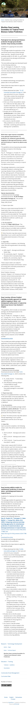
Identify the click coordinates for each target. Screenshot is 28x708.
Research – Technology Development (11, 644)
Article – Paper (7, 647)
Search (25, 15)
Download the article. (7, 537)
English (11, 697)
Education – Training (7, 661)
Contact (13, 699)
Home (2, 20)
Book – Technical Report (10, 650)
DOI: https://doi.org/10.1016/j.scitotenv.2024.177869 (13, 533)
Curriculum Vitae (5, 676)
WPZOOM (16, 704)
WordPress (11, 702)
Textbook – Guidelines (9, 665)
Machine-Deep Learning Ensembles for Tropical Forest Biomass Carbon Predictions (14, 655)
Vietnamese (18, 697)
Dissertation (7, 668)
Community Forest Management (10, 673)
